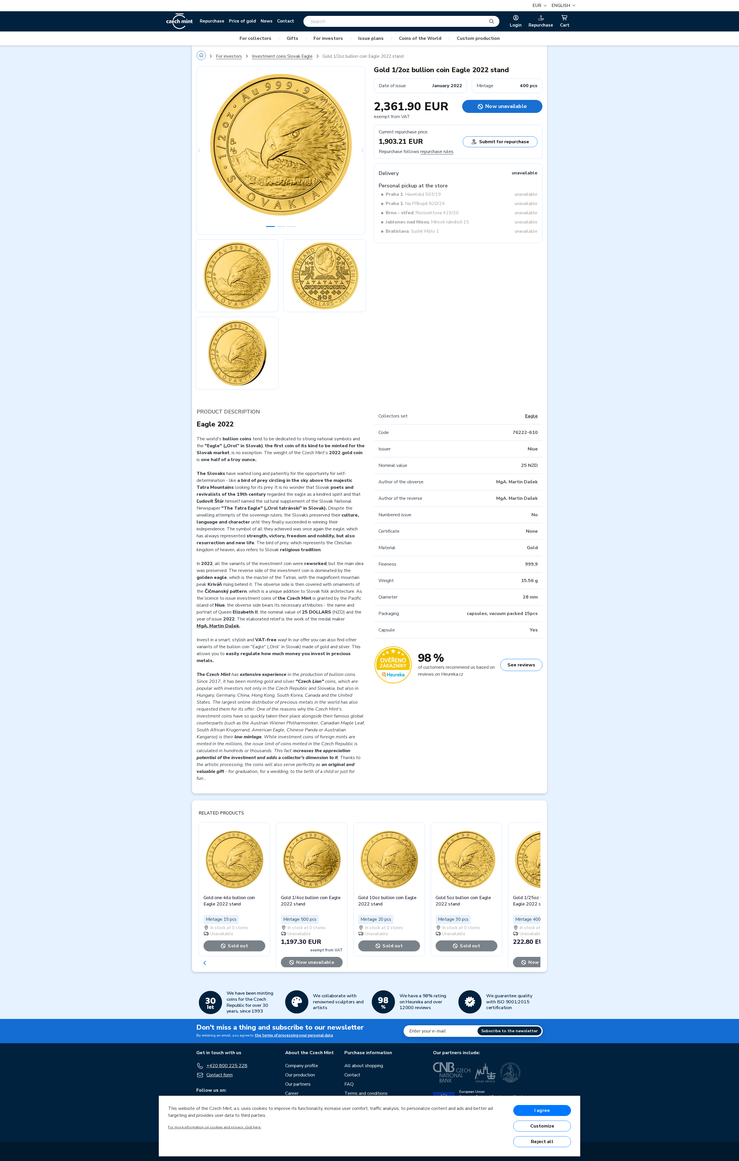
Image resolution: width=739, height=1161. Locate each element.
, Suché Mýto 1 (412, 231)
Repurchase (212, 21)
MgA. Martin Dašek (218, 626)
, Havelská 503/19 (413, 194)
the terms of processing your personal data (294, 1035)
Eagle (531, 416)
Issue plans (371, 38)
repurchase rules (437, 151)
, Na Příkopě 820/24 (415, 203)
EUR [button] (537, 5)
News (267, 21)
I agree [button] (542, 1110)
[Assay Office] (485, 1072)
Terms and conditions (366, 1093)
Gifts (292, 38)
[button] (562, 5)
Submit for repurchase (504, 142)
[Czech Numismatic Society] (510, 1072)
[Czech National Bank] (451, 1072)
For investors (328, 38)
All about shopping (363, 1066)
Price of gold (242, 21)
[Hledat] (491, 21)
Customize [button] (542, 1126)
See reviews (521, 665)
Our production (300, 1075)
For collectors (255, 38)
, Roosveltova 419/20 (422, 213)
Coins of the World (420, 38)
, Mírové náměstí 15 (427, 222)
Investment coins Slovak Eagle (282, 56)
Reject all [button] (542, 1141)
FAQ (349, 1084)
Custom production (478, 38)
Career (291, 1093)
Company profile (301, 1066)
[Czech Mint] (179, 21)
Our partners (298, 1084)
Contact (285, 21)
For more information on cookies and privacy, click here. (214, 1127)
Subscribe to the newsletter (509, 1031)
